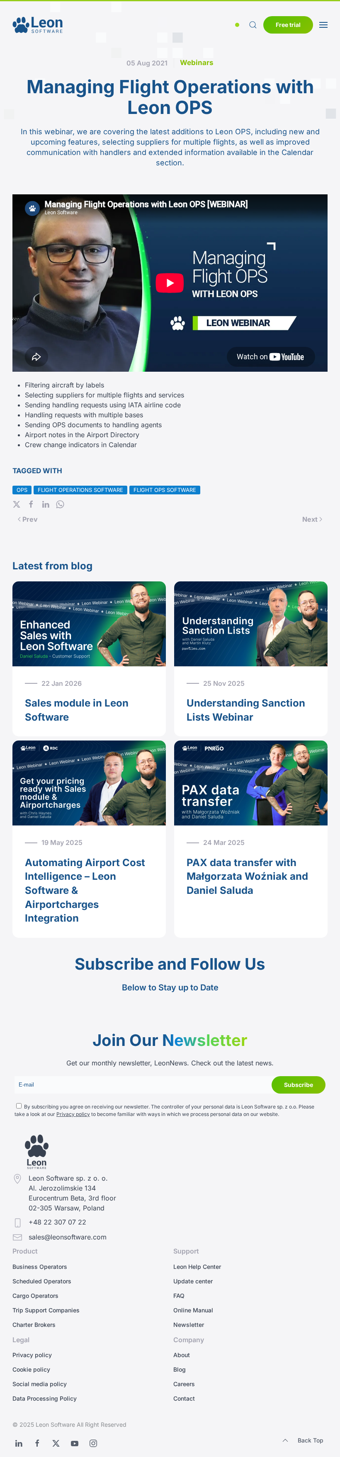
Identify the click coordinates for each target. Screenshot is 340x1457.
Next (310, 519)
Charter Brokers (34, 1324)
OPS (22, 489)
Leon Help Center (197, 1266)
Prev (30, 519)
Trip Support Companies (46, 1310)
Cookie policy (31, 1369)
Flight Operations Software (80, 489)
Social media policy (39, 1383)
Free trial (288, 24)
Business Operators (39, 1266)
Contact (184, 1398)
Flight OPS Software (165, 489)
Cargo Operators (35, 1295)
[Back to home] (37, 25)
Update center (193, 1281)
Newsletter (188, 1324)
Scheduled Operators (41, 1281)
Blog (179, 1369)
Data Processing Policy (44, 1398)
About (181, 1354)
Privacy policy (73, 1114)
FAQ (179, 1295)
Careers (184, 1383)
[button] (239, 25)
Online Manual (193, 1310)
